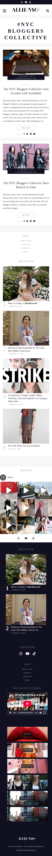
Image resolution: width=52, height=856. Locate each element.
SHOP (26, 251)
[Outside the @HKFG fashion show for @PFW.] (26, 525)
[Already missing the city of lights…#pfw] (43, 507)
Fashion (26, 84)
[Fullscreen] (44, 712)
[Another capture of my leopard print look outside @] (43, 525)
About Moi (26, 241)
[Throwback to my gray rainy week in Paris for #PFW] (8, 507)
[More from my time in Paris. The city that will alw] (43, 490)
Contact (26, 248)
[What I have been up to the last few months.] (26, 490)
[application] (27, 703)
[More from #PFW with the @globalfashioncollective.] (26, 507)
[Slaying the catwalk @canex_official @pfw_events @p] (8, 525)
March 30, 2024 (16, 306)
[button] (5, 11)
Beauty (26, 244)
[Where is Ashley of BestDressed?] (26, 283)
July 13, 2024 (15, 449)
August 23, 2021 (16, 353)
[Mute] (40, 712)
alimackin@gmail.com (26, 78)
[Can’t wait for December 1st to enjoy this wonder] (8, 490)
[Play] (10, 712)
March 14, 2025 (16, 404)
